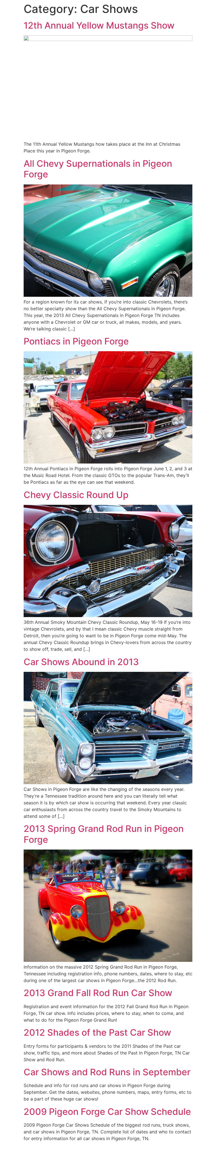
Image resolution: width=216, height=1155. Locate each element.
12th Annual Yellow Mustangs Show (99, 25)
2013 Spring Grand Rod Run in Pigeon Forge (104, 834)
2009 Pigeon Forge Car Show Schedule (107, 1111)
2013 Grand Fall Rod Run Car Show (98, 992)
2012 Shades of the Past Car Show (97, 1032)
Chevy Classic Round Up (76, 494)
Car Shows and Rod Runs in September (107, 1072)
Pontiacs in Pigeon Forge (76, 341)
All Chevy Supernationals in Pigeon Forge (98, 169)
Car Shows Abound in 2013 (81, 661)
